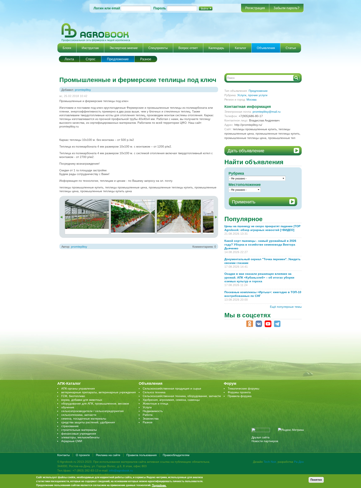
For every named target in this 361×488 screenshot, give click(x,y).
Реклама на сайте (108, 455)
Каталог (240, 48)
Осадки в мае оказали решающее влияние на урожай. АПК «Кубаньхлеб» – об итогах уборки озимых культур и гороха (259, 277)
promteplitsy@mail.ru (267, 111)
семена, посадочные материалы (83, 418)
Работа (148, 414)
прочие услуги (257, 95)
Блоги (67, 48)
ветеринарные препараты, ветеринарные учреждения (98, 392)
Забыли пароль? (286, 8)
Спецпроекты (158, 48)
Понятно (316, 479)
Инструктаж (90, 48)
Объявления (266, 48)
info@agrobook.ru (121, 470)
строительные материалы (79, 429)
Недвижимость (153, 411)
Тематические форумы (243, 388)
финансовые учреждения (78, 433)
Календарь (216, 48)
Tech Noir (270, 461)
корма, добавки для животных (81, 399)
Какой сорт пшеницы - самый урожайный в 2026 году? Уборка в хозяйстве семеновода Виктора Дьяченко (260, 244)
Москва (252, 99)
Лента (69, 59)
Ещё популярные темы (286, 306)
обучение (67, 407)
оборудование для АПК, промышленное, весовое (95, 403)
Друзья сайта (260, 437)
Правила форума (240, 396)
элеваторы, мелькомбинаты (80, 437)
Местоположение (245, 185)
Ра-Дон (299, 461)
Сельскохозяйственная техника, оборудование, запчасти (182, 396)
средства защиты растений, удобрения (88, 422)
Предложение (118, 59)
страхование (70, 426)
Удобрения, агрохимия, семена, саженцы (171, 399)
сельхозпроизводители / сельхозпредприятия (92, 411)
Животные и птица (155, 403)
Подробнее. (159, 485)
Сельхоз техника (154, 392)
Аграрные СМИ (71, 441)
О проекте (83, 455)
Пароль (159, 8)
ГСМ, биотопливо (73, 396)
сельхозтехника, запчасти (78, 414)
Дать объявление (246, 150)
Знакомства (151, 418)
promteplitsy (83, 89)
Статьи (291, 48)
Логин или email (107, 8)
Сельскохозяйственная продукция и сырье (172, 388)
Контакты (63, 455)
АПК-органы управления (78, 388)
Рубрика (236, 173)
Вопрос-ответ (188, 48)
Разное (145, 59)
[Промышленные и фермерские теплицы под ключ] (87, 201)
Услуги (241, 95)
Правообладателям (176, 455)
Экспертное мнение (123, 48)
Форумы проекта (239, 392)
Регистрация (255, 8)
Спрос (90, 59)
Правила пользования (141, 455)
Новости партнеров (265, 441)
